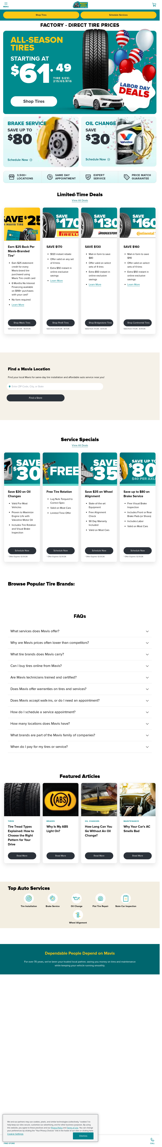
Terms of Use (72, 1128)
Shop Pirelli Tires (60, 322)
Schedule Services (118, 15)
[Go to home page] (80, 5)
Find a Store (35, 397)
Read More (22, 855)
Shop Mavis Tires (22, 322)
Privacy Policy (57, 1128)
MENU (6, 7)
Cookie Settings (15, 1134)
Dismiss (83, 1135)
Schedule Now (18, 160)
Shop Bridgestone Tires (100, 322)
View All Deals (80, 200)
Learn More (18, 304)
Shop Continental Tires (138, 322)
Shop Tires (41, 15)
